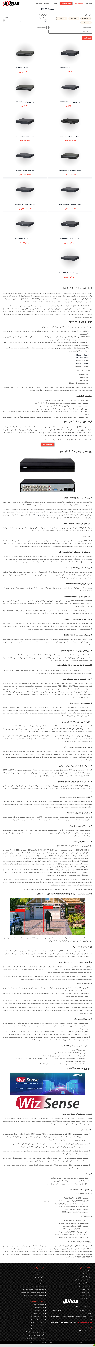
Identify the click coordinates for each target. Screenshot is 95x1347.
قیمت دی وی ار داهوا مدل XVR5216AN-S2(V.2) (70, 170)
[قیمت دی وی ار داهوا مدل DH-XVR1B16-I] (25, 87)
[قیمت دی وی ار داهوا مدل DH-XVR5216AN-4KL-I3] (70, 258)
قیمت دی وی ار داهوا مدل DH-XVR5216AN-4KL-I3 (70, 273)
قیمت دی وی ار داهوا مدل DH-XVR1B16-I (25, 102)
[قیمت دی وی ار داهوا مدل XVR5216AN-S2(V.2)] (70, 156)
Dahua (54, 1311)
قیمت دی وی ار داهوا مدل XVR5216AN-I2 (25, 170)
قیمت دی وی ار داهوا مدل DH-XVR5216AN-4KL (70, 204)
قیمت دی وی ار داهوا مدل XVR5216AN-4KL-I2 (24, 204)
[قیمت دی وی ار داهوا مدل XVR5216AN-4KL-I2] (25, 190)
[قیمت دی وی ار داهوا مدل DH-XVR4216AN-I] (70, 87)
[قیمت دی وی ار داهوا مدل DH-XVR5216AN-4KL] (70, 190)
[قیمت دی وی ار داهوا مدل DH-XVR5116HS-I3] (70, 224)
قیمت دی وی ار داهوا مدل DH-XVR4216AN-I (70, 102)
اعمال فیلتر (87, 38)
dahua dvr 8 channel (82, 358)
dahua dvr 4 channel (82, 355)
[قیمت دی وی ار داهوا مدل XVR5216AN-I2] (25, 156)
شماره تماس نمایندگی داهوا (68, 435)
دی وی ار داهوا (39, 515)
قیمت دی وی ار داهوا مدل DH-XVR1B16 (25, 68)
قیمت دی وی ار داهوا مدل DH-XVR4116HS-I (70, 68)
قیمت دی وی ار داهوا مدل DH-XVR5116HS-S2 (70, 136)
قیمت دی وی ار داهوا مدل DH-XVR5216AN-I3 (25, 238)
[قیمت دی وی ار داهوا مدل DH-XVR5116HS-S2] (70, 121)
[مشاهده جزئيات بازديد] (94, 1346)
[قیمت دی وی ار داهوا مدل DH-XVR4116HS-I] (70, 53)
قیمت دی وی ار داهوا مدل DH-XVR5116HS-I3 (70, 238)
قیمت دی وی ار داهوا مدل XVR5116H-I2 (25, 136)
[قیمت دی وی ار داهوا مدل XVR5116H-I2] (25, 121)
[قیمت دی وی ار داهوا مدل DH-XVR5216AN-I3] (25, 224)
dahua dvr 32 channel (82, 364)
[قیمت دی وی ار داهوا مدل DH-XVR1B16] (25, 53)
